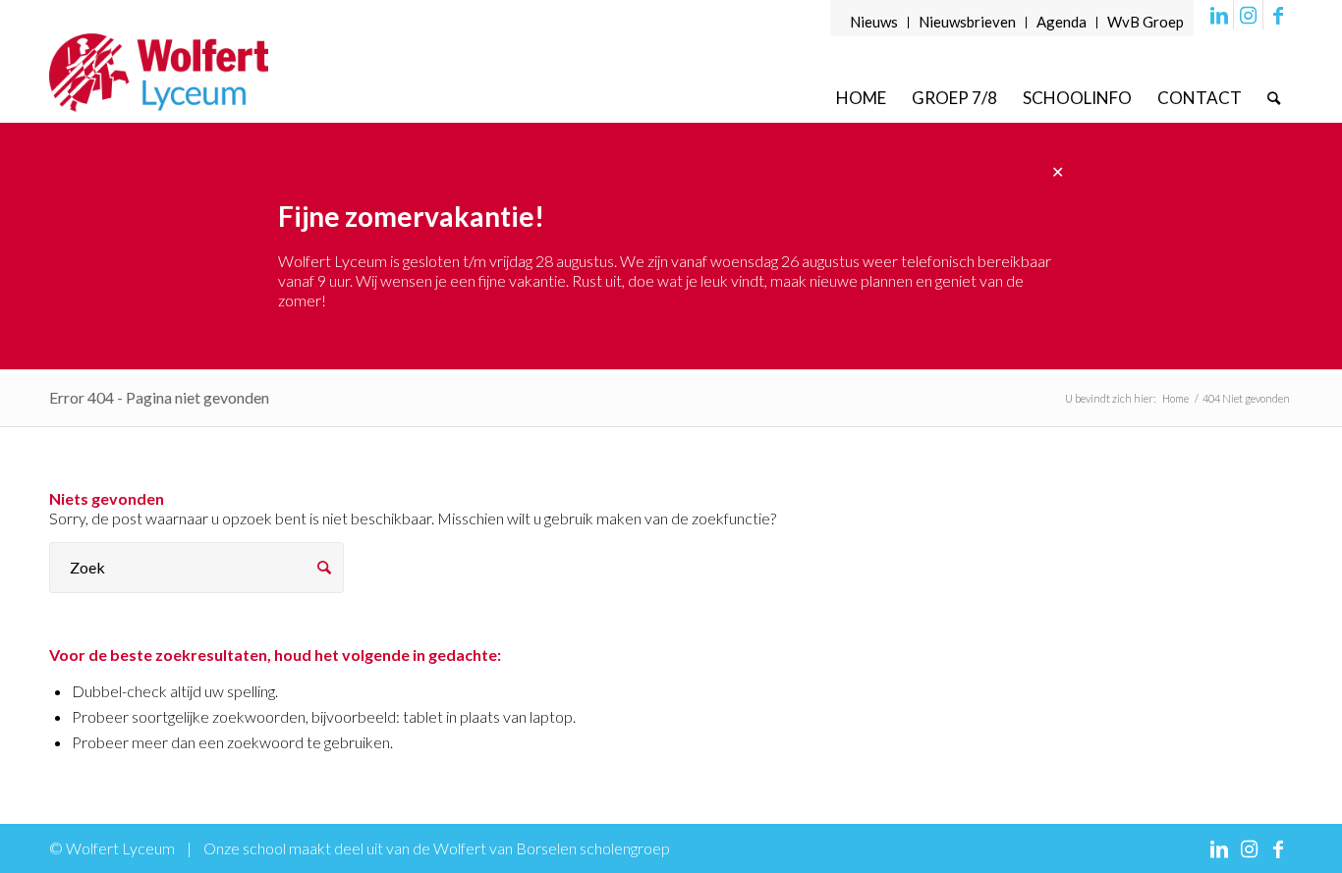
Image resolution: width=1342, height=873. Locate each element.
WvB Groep (1145, 21)
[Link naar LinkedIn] (1218, 14)
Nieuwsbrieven (967, 21)
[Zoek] (1274, 97)
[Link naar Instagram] (1248, 14)
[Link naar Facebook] (1278, 14)
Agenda (1061, 21)
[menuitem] (874, 22)
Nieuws (874, 21)
